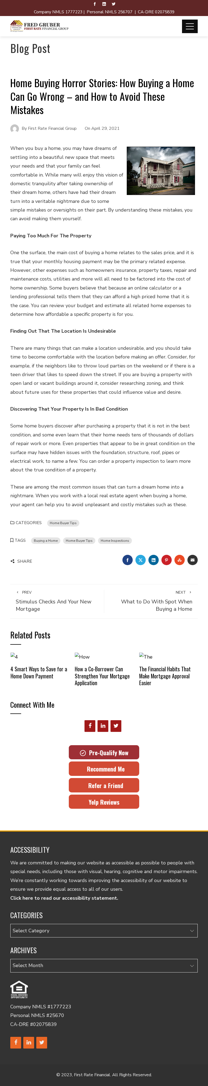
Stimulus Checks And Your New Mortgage (54, 601)
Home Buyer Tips (63, 523)
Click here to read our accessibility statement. (64, 898)
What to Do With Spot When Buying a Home (156, 601)
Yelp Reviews (104, 802)
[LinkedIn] (103, 726)
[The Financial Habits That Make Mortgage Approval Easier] (145, 656)
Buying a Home (46, 540)
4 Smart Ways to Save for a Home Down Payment (39, 672)
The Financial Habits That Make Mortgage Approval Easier (165, 676)
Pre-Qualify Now (107, 752)
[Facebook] (89, 726)
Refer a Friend (104, 785)
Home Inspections (115, 540)
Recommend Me (104, 768)
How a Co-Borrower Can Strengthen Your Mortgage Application (102, 676)
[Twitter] (115, 726)
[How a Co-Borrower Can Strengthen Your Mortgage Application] (82, 656)
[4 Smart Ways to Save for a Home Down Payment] (14, 656)
